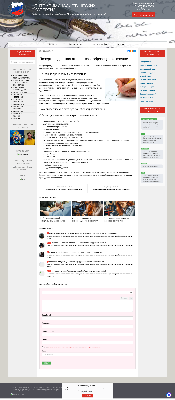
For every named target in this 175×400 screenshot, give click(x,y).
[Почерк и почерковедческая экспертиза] (23, 154)
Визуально (124, 298)
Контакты (121, 44)
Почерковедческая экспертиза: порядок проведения (111, 189)
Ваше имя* (46, 323)
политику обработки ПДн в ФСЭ (91, 347)
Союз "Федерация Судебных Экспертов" (45, 390)
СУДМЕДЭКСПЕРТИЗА (21, 78)
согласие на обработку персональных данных (61, 347)
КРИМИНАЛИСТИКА (46, 51)
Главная (53, 44)
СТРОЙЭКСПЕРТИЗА (21, 80)
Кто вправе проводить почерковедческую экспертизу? (85, 219)
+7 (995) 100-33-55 (143, 6)
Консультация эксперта (152, 109)
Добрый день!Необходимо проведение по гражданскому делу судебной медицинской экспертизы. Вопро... (153, 139)
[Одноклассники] (131, 51)
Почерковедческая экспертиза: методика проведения (63, 189)
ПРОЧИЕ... (17, 116)
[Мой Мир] (134, 51)
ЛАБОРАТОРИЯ (19, 111)
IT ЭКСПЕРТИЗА (19, 87)
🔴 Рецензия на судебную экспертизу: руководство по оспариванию (75, 262)
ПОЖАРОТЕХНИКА (20, 92)
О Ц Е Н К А (17, 99)
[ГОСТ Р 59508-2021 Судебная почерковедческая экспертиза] (23, 179)
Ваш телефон (48, 331)
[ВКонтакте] (129, 51)
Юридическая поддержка (22, 53)
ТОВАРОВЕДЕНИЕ (20, 90)
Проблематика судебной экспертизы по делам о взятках (53, 219)
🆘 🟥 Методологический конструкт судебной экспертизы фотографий (76, 271)
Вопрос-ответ (76, 44)
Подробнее (91, 391)
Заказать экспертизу (143, 15)
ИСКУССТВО (18, 106)
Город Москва (146, 62)
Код (131, 298)
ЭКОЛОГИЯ (17, 94)
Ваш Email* (46, 315)
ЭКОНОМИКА (18, 102)
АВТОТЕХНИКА (18, 97)
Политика (16, 118)
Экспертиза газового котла (150, 166)
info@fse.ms (143, 9)
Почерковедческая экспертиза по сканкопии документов (118, 219)
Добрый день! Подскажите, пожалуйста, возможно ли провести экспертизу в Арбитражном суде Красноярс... (152, 178)
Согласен (87, 395)
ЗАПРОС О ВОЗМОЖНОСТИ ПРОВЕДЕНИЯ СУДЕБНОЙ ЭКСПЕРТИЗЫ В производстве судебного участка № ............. (152, 154)
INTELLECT (17, 109)
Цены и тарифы (99, 44)
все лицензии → (22, 169)
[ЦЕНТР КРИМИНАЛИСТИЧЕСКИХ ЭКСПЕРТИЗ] (17, 16)
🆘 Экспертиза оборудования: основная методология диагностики (74, 252)
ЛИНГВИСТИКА (18, 104)
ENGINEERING (18, 85)
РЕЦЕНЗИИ (17, 114)
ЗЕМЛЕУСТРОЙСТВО (21, 83)
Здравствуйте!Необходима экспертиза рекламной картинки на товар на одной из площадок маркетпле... (153, 125)
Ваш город (46, 339)
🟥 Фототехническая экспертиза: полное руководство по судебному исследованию (81, 233)
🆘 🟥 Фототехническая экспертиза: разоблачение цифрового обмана (76, 243)
